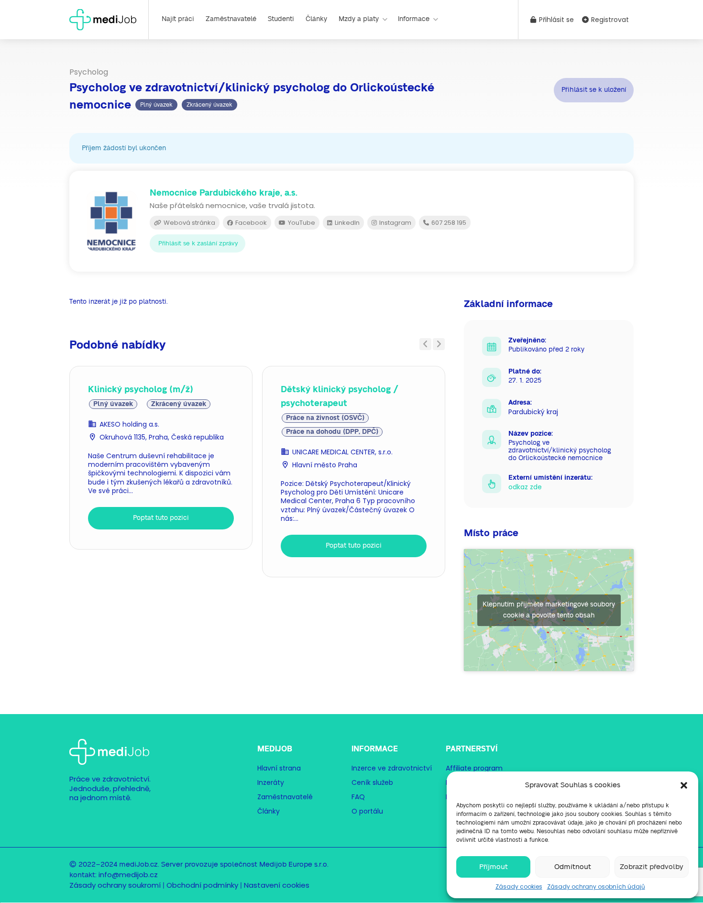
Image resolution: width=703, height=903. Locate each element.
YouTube (300, 222)
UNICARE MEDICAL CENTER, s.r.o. (342, 452)
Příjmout (493, 866)
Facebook (250, 222)
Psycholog (88, 71)
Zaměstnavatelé (231, 19)
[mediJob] (102, 18)
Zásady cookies (518, 886)
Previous (425, 344)
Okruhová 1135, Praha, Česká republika (161, 437)
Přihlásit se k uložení (593, 89)
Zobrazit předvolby (651, 866)
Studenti (281, 19)
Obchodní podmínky (202, 885)
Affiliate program (474, 768)
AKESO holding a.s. (129, 424)
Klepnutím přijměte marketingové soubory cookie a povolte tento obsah (549, 610)
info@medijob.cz (128, 875)
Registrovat (609, 19)
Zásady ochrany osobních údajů (596, 886)
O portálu (367, 811)
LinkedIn (346, 222)
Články (316, 19)
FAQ (358, 797)
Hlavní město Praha (324, 465)
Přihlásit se (555, 19)
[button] (684, 785)
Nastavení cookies (276, 885)
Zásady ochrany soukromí (115, 885)
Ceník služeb (372, 782)
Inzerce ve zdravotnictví (392, 768)
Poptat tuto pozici (161, 518)
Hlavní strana (279, 768)
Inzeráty (270, 782)
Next (439, 344)
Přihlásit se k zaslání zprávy (198, 244)
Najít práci (178, 19)
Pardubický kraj (533, 412)
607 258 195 (448, 222)
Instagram (394, 222)
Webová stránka (188, 222)
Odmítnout (572, 866)
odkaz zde (525, 487)
